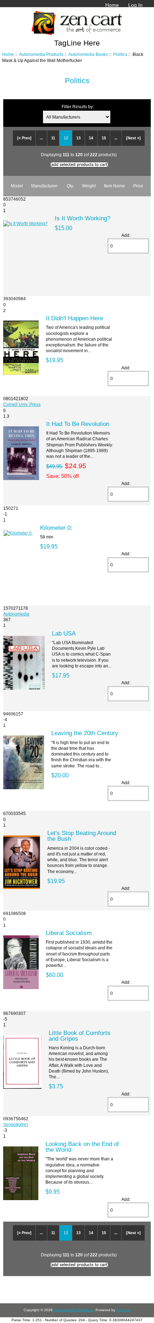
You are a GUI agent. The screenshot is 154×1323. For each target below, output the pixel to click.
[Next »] (133, 138)
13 (78, 138)
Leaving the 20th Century (84, 733)
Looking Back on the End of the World (82, 1146)
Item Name (114, 185)
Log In (135, 5)
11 (53, 138)
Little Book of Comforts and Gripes (79, 1035)
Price (138, 185)
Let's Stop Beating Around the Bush (81, 835)
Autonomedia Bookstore (73, 1310)
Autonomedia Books (88, 54)
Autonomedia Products (41, 54)
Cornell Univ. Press (21, 404)
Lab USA (64, 633)
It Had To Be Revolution (77, 423)
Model (17, 185)
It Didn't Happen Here (74, 318)
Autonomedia (16, 614)
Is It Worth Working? (82, 218)
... (41, 138)
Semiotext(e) (15, 1124)
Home (112, 5)
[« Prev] (24, 138)
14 (91, 138)
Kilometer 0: (56, 527)
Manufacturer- (44, 185)
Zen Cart (123, 1310)
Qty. (70, 185)
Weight (89, 185)
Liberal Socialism (69, 932)
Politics (120, 54)
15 (104, 138)
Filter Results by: (78, 106)
